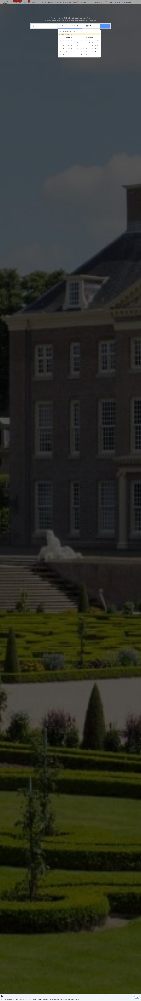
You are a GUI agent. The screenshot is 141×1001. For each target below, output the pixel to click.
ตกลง (137, 997)
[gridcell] (63, 42)
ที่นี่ (66, 999)
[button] (60, 37)
